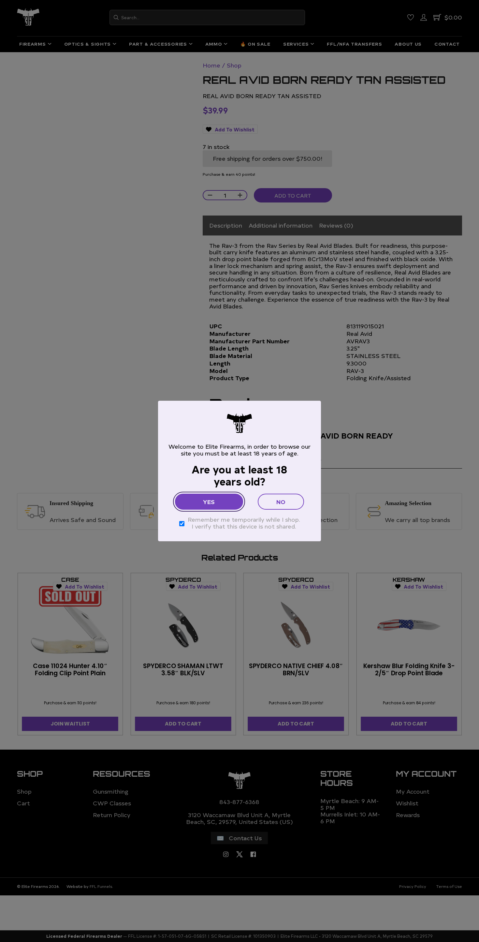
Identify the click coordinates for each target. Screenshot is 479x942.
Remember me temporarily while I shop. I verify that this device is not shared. (244, 523)
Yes (209, 502)
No (280, 502)
